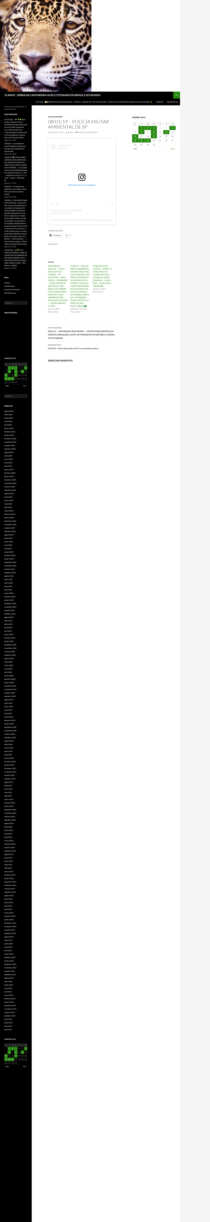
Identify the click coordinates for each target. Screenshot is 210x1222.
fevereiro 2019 (9, 720)
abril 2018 (8, 755)
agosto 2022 (9, 576)
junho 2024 (8, 500)
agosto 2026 (9, 411)
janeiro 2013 (9, 961)
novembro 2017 (10, 772)
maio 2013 (8, 947)
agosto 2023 (9, 535)
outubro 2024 (9, 487)
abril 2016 (8, 837)
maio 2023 (8, 545)
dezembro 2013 (10, 923)
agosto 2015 (9, 854)
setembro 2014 (10, 892)
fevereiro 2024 (9, 514)
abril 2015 (8, 868)
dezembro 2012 (10, 964)
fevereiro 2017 (9, 803)
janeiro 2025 (9, 476)
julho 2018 (8, 744)
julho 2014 (8, 899)
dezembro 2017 (10, 768)
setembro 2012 (10, 974)
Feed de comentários (12, 289)
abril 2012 (8, 992)
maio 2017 (8, 792)
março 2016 (8, 840)
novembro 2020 (10, 648)
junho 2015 (8, 861)
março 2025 (8, 469)
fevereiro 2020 (9, 679)
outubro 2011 (9, 1012)
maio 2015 (8, 865)
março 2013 (8, 954)
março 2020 (8, 676)
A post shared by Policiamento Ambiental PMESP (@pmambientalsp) (82, 220)
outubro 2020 (9, 652)
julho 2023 (8, 538)
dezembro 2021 (10, 603)
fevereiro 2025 (9, 473)
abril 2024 (8, 507)
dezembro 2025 (10, 438)
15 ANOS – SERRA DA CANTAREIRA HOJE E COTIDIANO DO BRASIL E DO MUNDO (52, 95)
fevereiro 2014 (9, 916)
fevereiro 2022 (9, 597)
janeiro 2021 (9, 641)
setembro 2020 (10, 655)
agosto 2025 (9, 452)
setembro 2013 (10, 933)
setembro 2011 (10, 1016)
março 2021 (8, 634)
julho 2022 (8, 579)
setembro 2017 (10, 779)
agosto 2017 (9, 782)
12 (166, 132)
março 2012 (8, 995)
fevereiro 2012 (9, 999)
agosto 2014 (9, 895)
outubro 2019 (9, 693)
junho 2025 (8, 459)
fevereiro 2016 (9, 844)
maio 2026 (8, 421)
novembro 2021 (10, 607)
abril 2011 (8, 1029)
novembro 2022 (10, 566)
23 (147, 140)
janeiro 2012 (9, 1002)
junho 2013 (8, 944)
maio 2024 (8, 504)
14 (135, 136)
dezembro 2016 (10, 810)
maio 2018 (8, 751)
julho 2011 (8, 1019)
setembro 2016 (10, 820)
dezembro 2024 (10, 480)
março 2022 (8, 593)
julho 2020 (8, 662)
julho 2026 (8, 414)
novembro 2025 (10, 442)
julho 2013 (8, 940)
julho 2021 (8, 621)
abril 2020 (8, 672)
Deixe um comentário (88, 132)
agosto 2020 (9, 658)
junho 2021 (8, 624)
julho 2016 (8, 827)
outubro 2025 (9, 445)
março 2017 (8, 799)
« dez (135, 148)
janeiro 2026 (9, 435)
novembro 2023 (10, 524)
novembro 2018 (10, 731)
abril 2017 (8, 796)
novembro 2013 (10, 926)
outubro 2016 (9, 816)
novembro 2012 (10, 968)
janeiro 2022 (9, 600)
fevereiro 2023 (9, 555)
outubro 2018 (9, 734)
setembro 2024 (10, 490)
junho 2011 (8, 1023)
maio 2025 (8, 463)
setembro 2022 (10, 572)
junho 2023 (8, 542)
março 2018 (8, 758)
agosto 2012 (9, 978)
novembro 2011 (10, 1009)
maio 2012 (8, 988)
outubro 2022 (9, 569)
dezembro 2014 (10, 882)
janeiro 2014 (9, 920)
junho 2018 (8, 748)
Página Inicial (172, 102)
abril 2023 (8, 548)
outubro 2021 (9, 610)
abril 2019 (8, 713)
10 (154, 132)
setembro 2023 (10, 531)
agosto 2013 (9, 937)
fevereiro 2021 (9, 638)
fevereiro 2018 (9, 761)
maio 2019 (8, 710)
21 (135, 140)
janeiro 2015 (9, 878)
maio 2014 (8, 906)
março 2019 (8, 717)
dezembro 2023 (10, 521)
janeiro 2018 (9, 765)
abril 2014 (8, 909)
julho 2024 (8, 497)
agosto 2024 (9, 493)
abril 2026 (8, 425)
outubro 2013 (9, 930)
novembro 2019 (10, 689)
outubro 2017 (9, 775)
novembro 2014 (10, 885)
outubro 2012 (9, 971)
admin (71, 132)
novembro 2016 (10, 813)
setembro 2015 (10, 851)
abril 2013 (8, 950)
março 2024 (8, 511)
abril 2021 (8, 631)
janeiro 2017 (9, 806)
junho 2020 (8, 665)
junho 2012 (8, 985)
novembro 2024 (10, 483)
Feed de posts (9, 286)
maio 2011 (8, 1026)
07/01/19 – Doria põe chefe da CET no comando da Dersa (73, 347)
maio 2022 (8, 586)
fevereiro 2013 (9, 957)
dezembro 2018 (10, 727)
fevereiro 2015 (9, 875)
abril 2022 (8, 590)
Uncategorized (55, 117)
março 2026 (8, 428)
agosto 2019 (9, 700)
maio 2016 (8, 834)
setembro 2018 (10, 737)
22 (141, 140)
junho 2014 (8, 902)
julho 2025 (8, 456)
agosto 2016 (9, 823)
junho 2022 (8, 583)
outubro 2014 (9, 889)
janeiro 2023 (9, 559)
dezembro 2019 (10, 686)
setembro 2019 (10, 696)
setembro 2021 (10, 614)
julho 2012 (8, 981)
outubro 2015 (9, 847)
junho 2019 (8, 706)
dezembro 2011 (10, 1005)
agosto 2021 (9, 617)
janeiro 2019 (9, 724)
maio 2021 (8, 627)
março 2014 (8, 913)
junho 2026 (8, 418)
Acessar (7, 283)
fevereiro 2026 (9, 432)
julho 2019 (8, 703)
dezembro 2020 (10, 645)
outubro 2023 (9, 528)
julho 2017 (8, 786)
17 (154, 136)
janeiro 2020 (9, 682)
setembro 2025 (10, 449)
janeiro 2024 (9, 518)
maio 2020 (8, 669)
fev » (173, 148)
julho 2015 (8, 858)
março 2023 (8, 552)
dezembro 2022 (10, 562)
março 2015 (8, 871)
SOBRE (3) (159, 102)
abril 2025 (8, 466)
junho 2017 (8, 789)
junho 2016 (8, 830)
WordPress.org (10, 293)
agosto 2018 (9, 741)
